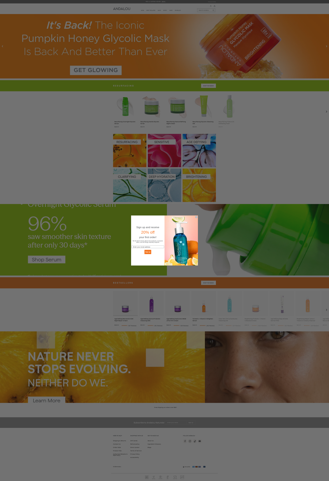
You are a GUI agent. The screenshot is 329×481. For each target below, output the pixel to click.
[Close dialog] (196, 217)
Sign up (147, 252)
